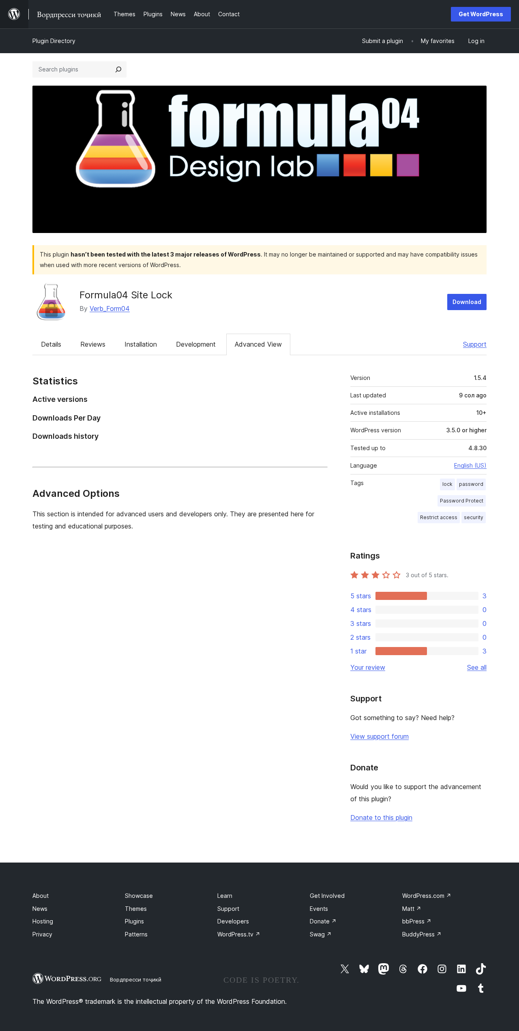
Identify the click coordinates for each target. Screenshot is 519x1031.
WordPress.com (426, 895)
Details (51, 344)
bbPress (416, 921)
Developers (233, 921)
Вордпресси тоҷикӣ (135, 979)
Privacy (42, 934)
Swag (321, 934)
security (473, 517)
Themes (136, 908)
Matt (411, 908)
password (471, 484)
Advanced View (258, 344)
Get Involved (327, 895)
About (40, 895)
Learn (224, 895)
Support (475, 344)
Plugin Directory (53, 40)
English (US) (470, 465)
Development (196, 344)
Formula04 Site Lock (125, 295)
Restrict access (438, 517)
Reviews (92, 344)
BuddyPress (422, 934)
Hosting (42, 921)
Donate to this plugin (381, 817)
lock (447, 484)
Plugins (134, 921)
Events (319, 908)
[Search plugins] (118, 69)
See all (477, 667)
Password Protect (461, 501)
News (39, 908)
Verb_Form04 (110, 308)
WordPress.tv (238, 934)
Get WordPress (481, 14)
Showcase (139, 895)
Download (467, 301)
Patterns (136, 934)
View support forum (379, 736)
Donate (323, 921)
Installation (140, 344)
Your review (367, 667)
